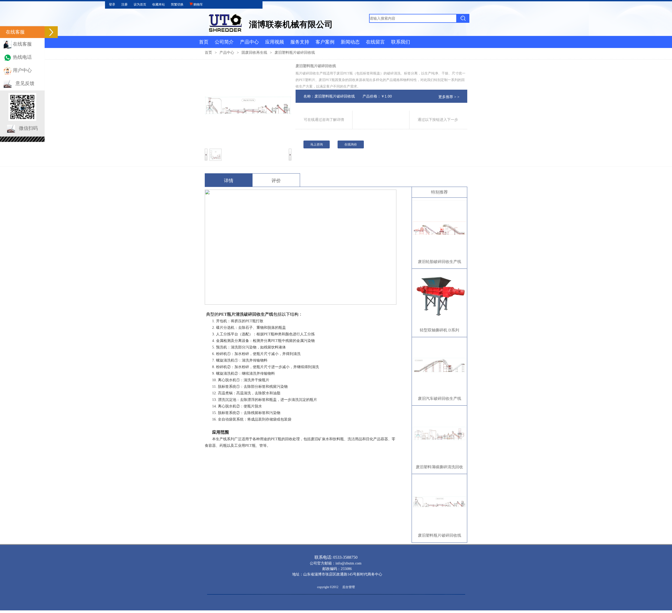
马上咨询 (316, 144)
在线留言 (375, 42)
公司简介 (224, 42)
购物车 (198, 4)
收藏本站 (158, 4)
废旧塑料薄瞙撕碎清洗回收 (439, 467)
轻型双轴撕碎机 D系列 (439, 330)
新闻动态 (350, 42)
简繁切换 (177, 4)
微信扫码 (28, 128)
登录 (112, 4)
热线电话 (22, 57)
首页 (203, 42)
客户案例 (325, 42)
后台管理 (348, 587)
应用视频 (274, 42)
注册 (124, 4)
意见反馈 (24, 83)
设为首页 (140, 4)
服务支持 (299, 42)
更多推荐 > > (448, 97)
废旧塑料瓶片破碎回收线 (439, 535)
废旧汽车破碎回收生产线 (439, 398)
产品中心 (249, 42)
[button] (51, 32)
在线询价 (350, 144)
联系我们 (400, 42)
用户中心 (22, 70)
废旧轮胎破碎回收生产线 (439, 262)
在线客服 (22, 44)
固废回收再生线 (254, 53)
